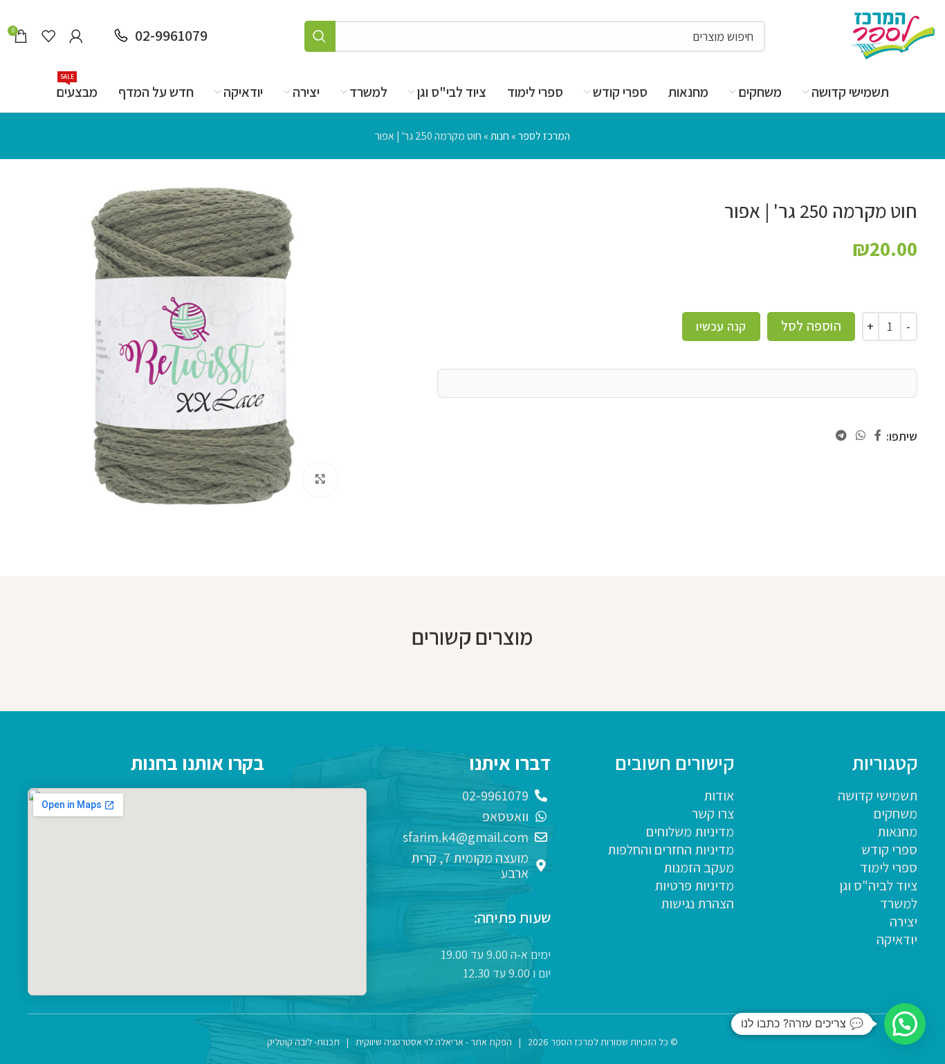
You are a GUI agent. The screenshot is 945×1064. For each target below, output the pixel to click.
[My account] (76, 36)
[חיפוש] (320, 36)
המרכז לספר (544, 136)
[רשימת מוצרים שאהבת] (48, 36)
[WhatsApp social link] (860, 436)
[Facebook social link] (878, 436)
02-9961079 (171, 35)
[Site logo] (893, 35)
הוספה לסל (811, 326)
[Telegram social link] (841, 436)
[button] (905, 1024)
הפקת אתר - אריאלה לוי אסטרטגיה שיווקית (434, 1042)
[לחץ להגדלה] (320, 479)
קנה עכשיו (721, 326)
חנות (499, 136)
